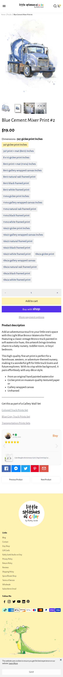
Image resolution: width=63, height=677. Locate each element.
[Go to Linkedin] (23, 602)
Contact (5, 542)
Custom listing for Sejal (23, 458)
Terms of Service (8, 580)
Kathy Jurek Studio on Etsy (12, 555)
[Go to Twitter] (25, 468)
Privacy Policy (7, 559)
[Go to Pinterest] (35, 468)
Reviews (5, 567)
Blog (4, 538)
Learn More (13, 663)
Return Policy (7, 563)
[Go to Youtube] (19, 602)
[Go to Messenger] (16, 468)
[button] (58, 447)
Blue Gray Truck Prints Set (16, 416)
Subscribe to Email (9, 589)
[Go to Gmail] (43, 468)
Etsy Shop (6, 546)
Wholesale (6, 585)
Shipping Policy (8, 572)
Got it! (31, 672)
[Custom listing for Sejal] (9, 458)
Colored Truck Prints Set (15, 410)
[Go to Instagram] (9, 602)
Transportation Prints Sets (16, 423)
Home (3, 14)
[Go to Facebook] (6, 468)
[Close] (61, 660)
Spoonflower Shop (9, 576)
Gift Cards (6, 550)
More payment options (31, 317)
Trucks (9, 14)
